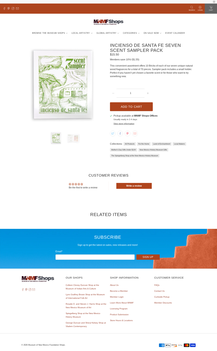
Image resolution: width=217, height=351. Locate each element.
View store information (124, 124)
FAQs (156, 285)
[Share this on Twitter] (113, 133)
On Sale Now (151, 33)
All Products (129, 144)
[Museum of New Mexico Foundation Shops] (108, 22)
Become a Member (119, 291)
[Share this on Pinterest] (127, 133)
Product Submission (119, 314)
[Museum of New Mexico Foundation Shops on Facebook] (5, 9)
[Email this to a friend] (135, 133)
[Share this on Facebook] (120, 133)
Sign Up (148, 257)
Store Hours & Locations (121, 320)
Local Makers (179, 144)
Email (59, 251)
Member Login (117, 297)
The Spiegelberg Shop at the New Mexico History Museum (134, 156)
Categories (130, 33)
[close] (214, 1)
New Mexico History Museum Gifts (153, 150)
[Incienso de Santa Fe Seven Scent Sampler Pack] (64, 85)
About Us (114, 285)
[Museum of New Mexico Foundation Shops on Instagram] (14, 9)
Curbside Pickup (161, 297)
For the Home (143, 144)
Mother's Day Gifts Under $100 (123, 150)
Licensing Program (119, 308)
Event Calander (175, 33)
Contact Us (159, 291)
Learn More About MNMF (122, 303)
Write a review (134, 186)
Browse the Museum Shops (48, 33)
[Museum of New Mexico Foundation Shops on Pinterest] (9, 9)
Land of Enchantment (161, 144)
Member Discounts (163, 303)
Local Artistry (81, 33)
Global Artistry (106, 33)
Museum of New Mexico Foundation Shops (46, 345)
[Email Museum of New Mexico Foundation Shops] (18, 9)
